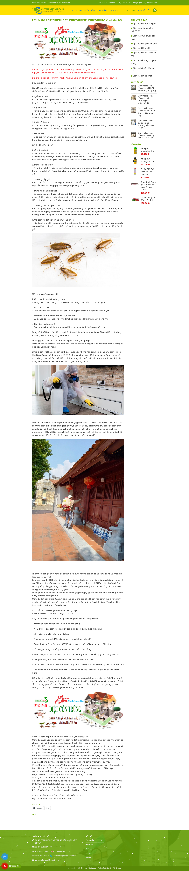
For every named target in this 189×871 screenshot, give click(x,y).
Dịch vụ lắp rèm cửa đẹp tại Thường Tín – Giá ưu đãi (146, 124)
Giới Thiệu (89, 10)
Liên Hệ (141, 10)
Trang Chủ (76, 10)
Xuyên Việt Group (114, 868)
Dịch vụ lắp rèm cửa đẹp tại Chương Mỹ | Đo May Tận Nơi (145, 99)
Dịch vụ (115, 10)
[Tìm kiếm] (149, 10)
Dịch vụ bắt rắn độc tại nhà (142, 70)
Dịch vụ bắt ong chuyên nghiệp (143, 62)
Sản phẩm (102, 10)
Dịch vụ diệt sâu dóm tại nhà (143, 54)
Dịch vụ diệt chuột (141, 48)
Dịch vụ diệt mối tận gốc (144, 23)
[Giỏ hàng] (155, 10)
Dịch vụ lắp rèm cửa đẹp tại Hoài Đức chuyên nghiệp (147, 88)
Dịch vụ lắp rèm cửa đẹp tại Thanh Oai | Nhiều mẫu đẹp (146, 112)
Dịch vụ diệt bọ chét (142, 75)
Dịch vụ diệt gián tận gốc (144, 43)
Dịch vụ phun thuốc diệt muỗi (143, 37)
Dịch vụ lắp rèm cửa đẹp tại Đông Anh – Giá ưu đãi (146, 135)
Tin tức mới (129, 10)
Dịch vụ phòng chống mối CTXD (142, 30)
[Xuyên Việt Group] (48, 10)
